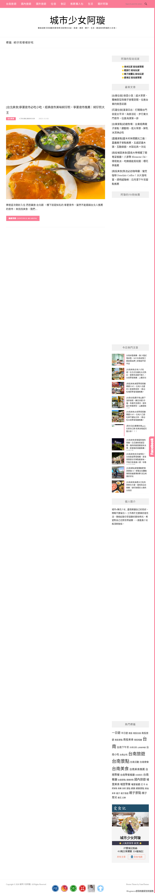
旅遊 (124, 788)
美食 (113, 793)
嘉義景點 (130, 780)
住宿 (53, 4)
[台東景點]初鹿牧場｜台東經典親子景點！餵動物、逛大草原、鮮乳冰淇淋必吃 (130, 128)
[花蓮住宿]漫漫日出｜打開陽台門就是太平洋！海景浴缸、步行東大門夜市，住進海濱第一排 (130, 114)
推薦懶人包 (76, 4)
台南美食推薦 (137, 769)
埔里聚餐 (125, 784)
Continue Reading (27, 218)
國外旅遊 (41, 4)
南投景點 (119, 740)
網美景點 (140, 788)
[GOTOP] (100, 888)
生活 (90, 4)
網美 (133, 788)
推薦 (120, 788)
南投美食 (128, 739)
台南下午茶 (123, 747)
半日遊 (124, 733)
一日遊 (116, 732)
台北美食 (11, 118)
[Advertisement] (55, 80)
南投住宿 (137, 733)
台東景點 (122, 780)
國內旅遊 (26, 4)
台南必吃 (124, 755)
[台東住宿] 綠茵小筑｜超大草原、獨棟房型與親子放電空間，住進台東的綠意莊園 (130, 100)
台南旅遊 (11, 4)
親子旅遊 (125, 793)
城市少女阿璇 (78, 21)
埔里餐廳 (135, 784)
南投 (130, 733)
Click (152, 446)
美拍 (147, 788)
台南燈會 (144, 762)
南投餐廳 (138, 740)
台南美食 (120, 768)
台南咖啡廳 (141, 747)
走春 (124, 798)
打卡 (143, 784)
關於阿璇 (103, 4)
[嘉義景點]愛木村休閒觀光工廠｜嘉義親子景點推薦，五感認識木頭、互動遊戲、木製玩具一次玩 (129, 142)
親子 (118, 793)
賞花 (120, 798)
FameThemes (144, 884)
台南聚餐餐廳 (127, 775)
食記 (63, 4)
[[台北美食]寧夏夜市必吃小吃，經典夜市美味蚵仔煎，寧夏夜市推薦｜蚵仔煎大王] (55, 162)
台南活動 (134, 762)
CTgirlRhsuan (27, 118)
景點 (128, 788)
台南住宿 (133, 747)
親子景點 (135, 793)
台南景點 (120, 761)
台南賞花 (139, 775)
